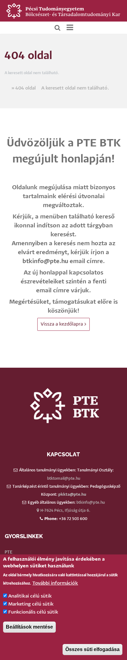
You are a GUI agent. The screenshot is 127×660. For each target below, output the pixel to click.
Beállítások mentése (29, 627)
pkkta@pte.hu (72, 495)
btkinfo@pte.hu (45, 261)
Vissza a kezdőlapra (62, 324)
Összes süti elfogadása (92, 649)
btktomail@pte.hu (63, 479)
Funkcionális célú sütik (33, 612)
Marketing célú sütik (31, 604)
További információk (55, 583)
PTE (8, 552)
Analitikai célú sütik (30, 596)
